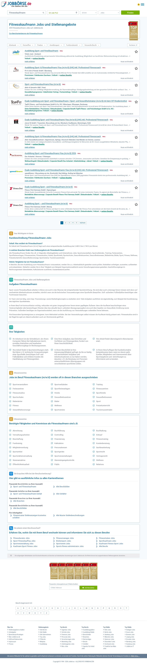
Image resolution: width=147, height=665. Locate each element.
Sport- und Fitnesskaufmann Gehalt (27, 494)
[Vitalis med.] (16, 52)
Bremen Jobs (130, 634)
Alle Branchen (18, 501)
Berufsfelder (87, 634)
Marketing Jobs (66, 642)
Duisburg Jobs (130, 644)
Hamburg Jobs (109, 634)
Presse (11, 644)
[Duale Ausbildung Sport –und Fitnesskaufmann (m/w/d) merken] (136, 188)
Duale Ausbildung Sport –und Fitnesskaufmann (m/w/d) (49, 187)
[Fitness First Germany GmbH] (16, 188)
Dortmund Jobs (109, 644)
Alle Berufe (103, 546)
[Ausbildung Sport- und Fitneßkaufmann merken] (136, 52)
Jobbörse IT (130, 646)
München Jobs (109, 637)
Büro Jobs (65, 646)
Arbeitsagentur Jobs (68, 644)
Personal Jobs (66, 637)
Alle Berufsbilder (63, 487)
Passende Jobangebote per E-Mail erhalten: (63, 584)
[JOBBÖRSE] (16, 4)
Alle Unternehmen (45, 634)
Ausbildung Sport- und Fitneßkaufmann (41, 51)
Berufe (85, 642)
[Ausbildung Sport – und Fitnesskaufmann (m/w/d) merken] (136, 204)
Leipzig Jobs (130, 637)
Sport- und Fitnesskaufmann (24, 487)
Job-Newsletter (89, 588)
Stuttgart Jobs (130, 630)
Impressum (12, 642)
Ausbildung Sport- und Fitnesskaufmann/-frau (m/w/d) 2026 (50, 153)
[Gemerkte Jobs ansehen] (138, 4)
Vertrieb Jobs (66, 632)
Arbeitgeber (12, 632)
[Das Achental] (16, 155)
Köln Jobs (108, 630)
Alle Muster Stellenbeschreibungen (70, 515)
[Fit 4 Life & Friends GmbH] (16, 69)
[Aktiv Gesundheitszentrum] (16, 138)
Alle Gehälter (61, 494)
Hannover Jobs (109, 639)
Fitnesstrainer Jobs (107, 538)
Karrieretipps (87, 639)
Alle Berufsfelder (20, 508)
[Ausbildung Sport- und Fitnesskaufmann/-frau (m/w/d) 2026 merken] (136, 154)
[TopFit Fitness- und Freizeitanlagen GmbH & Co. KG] (16, 102)
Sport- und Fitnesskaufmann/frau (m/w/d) (43, 84)
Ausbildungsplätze (88, 630)
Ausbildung (43, 644)
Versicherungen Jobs (68, 639)
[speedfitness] (16, 171)
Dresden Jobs (130, 639)
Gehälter (85, 644)
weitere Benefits (39, 58)
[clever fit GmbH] (16, 121)
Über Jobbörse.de (14, 637)
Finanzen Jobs (66, 634)
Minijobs (42, 642)
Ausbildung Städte (88, 632)
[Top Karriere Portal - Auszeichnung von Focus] (73, 571)
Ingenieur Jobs (66, 630)
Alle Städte (43, 632)
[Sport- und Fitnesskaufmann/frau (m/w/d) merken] (136, 85)
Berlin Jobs (108, 632)
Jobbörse (71, 662)
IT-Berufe (43, 639)
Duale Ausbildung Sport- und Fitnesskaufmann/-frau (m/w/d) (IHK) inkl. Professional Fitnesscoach (66, 120)
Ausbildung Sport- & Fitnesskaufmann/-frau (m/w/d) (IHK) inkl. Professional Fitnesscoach (63, 67)
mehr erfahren (30, 61)
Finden (130, 12)
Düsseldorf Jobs (110, 642)
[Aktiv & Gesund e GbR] (16, 86)
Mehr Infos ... (135, 656)
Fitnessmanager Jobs (65, 538)
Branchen (86, 637)
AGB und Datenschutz (15, 639)
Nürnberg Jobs (130, 642)
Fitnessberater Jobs (21, 538)
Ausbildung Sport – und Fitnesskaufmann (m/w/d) (46, 203)
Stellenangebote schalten (16, 630)
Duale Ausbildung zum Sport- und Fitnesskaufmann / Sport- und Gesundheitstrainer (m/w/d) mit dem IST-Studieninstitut (76, 101)
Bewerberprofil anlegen (16, 634)
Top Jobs (43, 637)
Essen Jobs (129, 632)
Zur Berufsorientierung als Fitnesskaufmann (26, 33)
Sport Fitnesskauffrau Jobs (24, 541)
